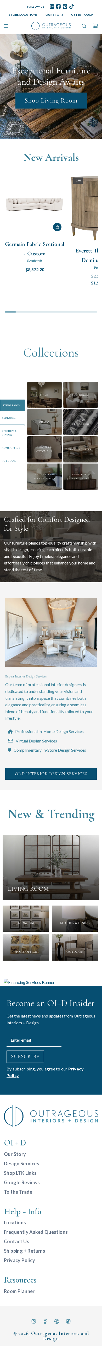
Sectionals (80, 394)
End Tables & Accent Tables (44, 476)
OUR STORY (55, 14)
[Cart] (95, 26)
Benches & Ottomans (44, 449)
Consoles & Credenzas (80, 476)
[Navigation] (6, 26)
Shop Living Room (51, 100)
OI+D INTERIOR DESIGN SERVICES (51, 773)
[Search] (84, 26)
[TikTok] (68, 1321)
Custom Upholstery (81, 422)
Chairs (44, 422)
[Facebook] (45, 1321)
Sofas (44, 394)
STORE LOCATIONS (23, 14)
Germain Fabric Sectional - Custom (34, 248)
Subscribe (25, 1056)
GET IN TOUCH (82, 14)
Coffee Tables (80, 449)
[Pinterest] (57, 1321)
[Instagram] (33, 1321)
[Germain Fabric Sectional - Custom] (34, 204)
